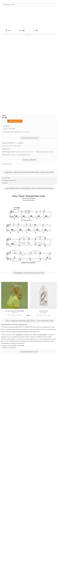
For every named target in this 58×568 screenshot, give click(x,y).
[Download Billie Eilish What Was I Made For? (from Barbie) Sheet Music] (14, 295)
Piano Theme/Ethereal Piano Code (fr (24, 151)
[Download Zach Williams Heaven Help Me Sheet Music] (43, 295)
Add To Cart (14, 121)
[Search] (55, 1)
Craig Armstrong (49, 151)
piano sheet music (37, 327)
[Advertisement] (29, 17)
